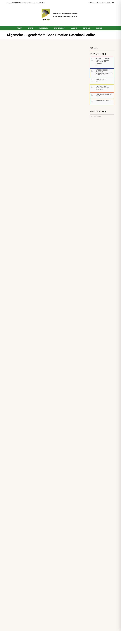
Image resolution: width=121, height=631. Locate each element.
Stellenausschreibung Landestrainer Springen (32, 298)
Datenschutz (108, 3)
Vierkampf (36, 272)
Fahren (18, 250)
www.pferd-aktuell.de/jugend (51, 131)
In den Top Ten (21, 327)
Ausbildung (43, 28)
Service (99, 28)
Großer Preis (32, 270)
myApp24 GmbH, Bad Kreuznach (27, 624)
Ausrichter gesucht (22, 267)
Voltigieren (29, 260)
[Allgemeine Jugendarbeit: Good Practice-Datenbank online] (42, 90)
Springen (28, 241)
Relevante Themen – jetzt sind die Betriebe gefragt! (34, 308)
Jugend (74, 28)
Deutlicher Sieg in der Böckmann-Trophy (30, 288)
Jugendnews (42, 58)
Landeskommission (43, 270)
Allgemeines (20, 281)
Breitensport (59, 28)
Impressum (93, 3)
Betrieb (27, 310)
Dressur (18, 270)
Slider (18, 241)
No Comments (29, 58)
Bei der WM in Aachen (23, 257)
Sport (30, 28)
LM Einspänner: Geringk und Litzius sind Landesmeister (35, 248)
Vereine (41, 281)
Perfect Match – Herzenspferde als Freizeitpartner (33, 279)
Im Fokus (86, 28)
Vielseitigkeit (28, 272)
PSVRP (19, 28)
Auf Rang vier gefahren (24, 317)
